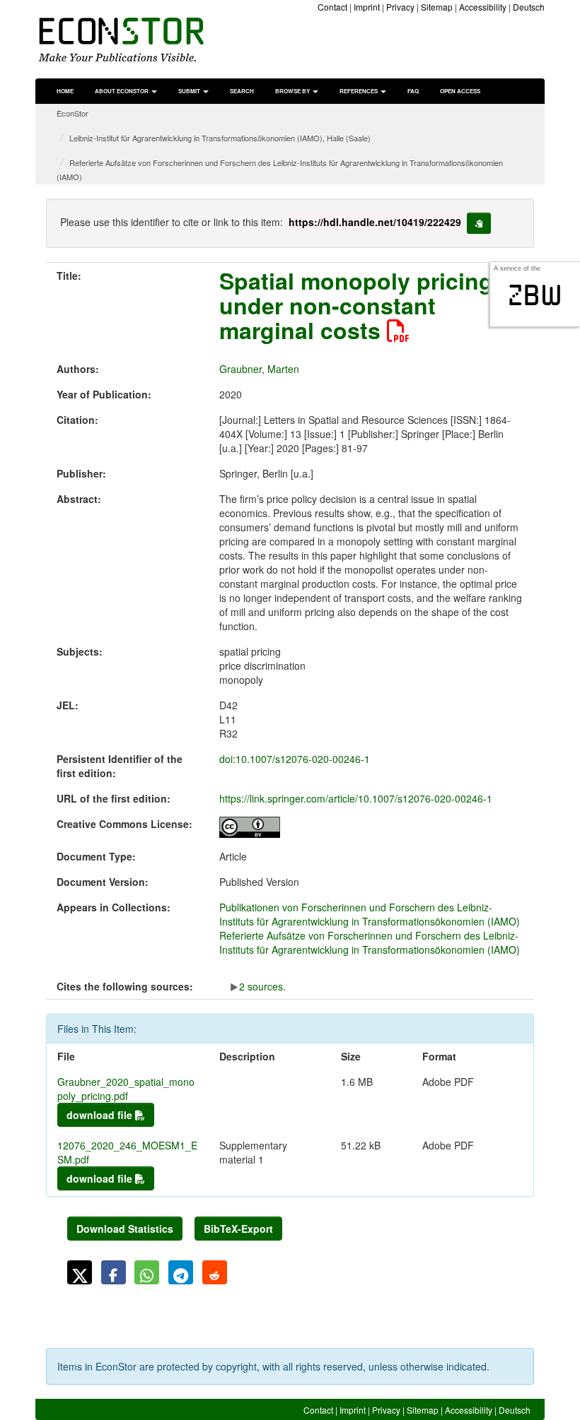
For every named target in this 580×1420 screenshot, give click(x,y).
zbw (535, 295)
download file (100, 1115)
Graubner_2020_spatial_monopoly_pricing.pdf (126, 1089)
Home (65, 91)
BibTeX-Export (238, 1228)
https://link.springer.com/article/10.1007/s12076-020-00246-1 (355, 798)
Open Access (460, 91)
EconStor (72, 113)
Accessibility (482, 7)
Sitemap (437, 7)
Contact (332, 7)
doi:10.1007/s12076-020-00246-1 (294, 759)
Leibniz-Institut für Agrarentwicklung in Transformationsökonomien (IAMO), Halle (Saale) (220, 137)
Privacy (400, 7)
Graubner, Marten (259, 369)
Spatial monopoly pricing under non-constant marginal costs (356, 305)
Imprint (367, 7)
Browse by (293, 91)
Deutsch (529, 7)
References (359, 91)
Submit (190, 91)
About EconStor (122, 91)
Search (242, 91)
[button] (79, 1272)
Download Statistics (124, 1228)
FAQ (413, 91)
